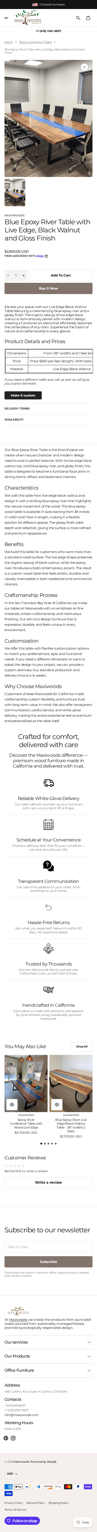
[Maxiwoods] (28, 18)
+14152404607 (15, 1405)
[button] (9, 18)
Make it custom (23, 395)
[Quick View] (12, 1104)
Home (9, 42)
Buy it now (48, 288)
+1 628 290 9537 (16, 1410)
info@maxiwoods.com (22, 1415)
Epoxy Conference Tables (35, 42)
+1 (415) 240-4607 (48, 31)
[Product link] (26, 1095)
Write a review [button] (48, 1182)
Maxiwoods (18, 1319)
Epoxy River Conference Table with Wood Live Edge (26, 1123)
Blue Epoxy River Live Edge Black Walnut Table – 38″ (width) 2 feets (70, 1125)
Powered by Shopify (43, 1461)
